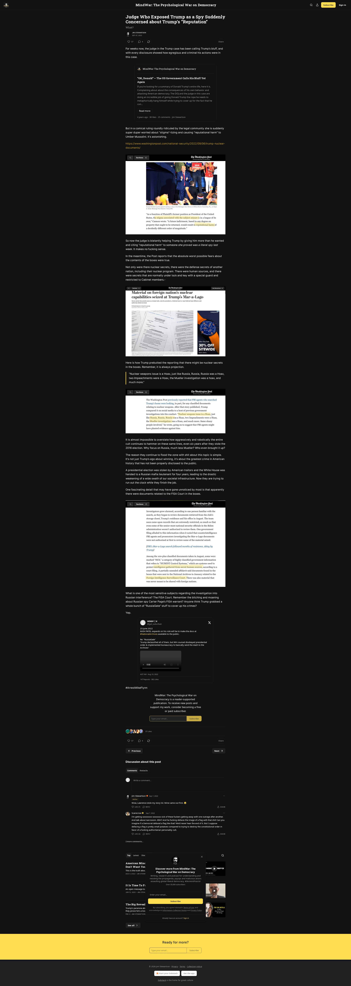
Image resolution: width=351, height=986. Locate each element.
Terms (182, 966)
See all (131, 925)
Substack (162, 980)
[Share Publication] (317, 5)
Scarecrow (136, 813)
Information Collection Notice (175, 910)
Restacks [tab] (144, 770)
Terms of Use (188, 907)
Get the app (189, 973)
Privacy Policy (196, 910)
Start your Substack (168, 973)
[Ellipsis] (224, 796)
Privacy (175, 966)
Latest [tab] (136, 855)
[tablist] (137, 770)
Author (135, 799)
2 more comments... (134, 841)
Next (216, 750)
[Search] (311, 5)
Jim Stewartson (139, 33)
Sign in (342, 5)
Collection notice (194, 966)
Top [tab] (128, 855)
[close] (202, 857)
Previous (136, 750)
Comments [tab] (132, 770)
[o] (214, 868)
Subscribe (328, 5)
